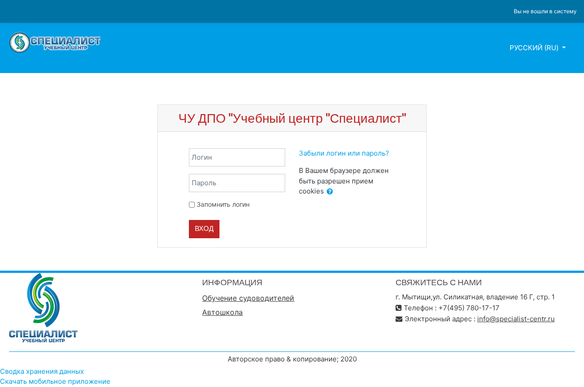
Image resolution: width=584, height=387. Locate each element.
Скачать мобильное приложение (55, 381)
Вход (204, 228)
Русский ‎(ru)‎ (535, 47)
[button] (330, 192)
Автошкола (222, 312)
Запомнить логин (223, 204)
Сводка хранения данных (42, 371)
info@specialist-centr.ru (516, 318)
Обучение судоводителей (248, 298)
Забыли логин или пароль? (344, 153)
